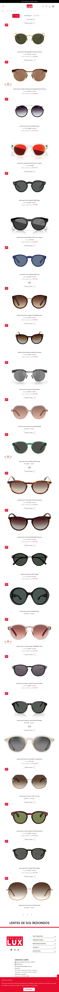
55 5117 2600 (25, 976)
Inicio (2, 10)
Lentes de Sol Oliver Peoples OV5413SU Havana (29, 831)
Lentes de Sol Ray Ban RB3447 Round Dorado (29, 52)
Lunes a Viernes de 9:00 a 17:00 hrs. (26, 962)
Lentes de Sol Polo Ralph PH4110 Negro (29, 868)
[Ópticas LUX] (29, 6)
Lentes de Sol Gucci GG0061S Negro (29, 126)
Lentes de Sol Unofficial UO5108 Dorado (29, 905)
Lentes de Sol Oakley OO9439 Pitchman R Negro (29, 683)
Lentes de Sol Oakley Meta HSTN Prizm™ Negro (29, 237)
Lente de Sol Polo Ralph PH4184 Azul (29, 274)
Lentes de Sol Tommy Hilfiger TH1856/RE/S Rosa (29, 646)
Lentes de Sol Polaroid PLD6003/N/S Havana (29, 537)
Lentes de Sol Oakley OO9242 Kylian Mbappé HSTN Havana (29, 89)
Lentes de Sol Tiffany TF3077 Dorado (29, 796)
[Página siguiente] (35, 914)
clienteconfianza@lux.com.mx (24, 966)
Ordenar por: (28, 15)
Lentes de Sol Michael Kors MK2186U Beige (29, 426)
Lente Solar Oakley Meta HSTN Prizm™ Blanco (29, 163)
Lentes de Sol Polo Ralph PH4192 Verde (29, 461)
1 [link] (23, 914)
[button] (3, 6)
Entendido (29, 989)
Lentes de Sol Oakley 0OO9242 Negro (29, 389)
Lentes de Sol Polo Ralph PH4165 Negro (29, 200)
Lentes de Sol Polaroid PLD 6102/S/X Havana (29, 500)
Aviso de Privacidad (31, 985)
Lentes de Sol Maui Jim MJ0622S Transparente (29, 759)
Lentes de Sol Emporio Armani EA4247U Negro (29, 720)
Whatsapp (19, 964)
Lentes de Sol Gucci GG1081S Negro (29, 611)
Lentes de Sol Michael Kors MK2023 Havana (29, 352)
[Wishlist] (46, 6)
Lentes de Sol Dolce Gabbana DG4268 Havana (29, 315)
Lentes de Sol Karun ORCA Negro (29, 574)
